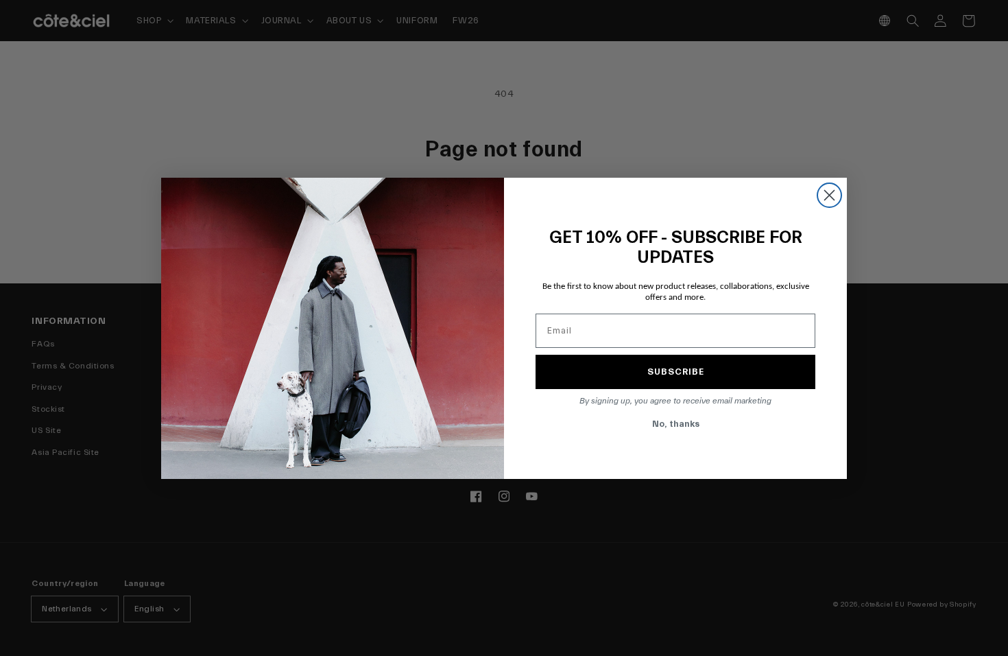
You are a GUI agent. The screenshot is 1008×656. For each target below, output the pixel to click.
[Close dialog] (829, 195)
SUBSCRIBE (675, 371)
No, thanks (675, 424)
